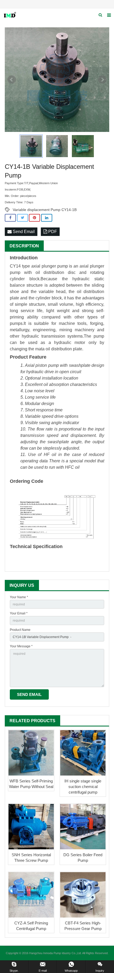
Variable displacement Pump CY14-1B (45, 210)
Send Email (23, 231)
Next (102, 79)
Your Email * (19, 613)
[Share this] (10, 218)
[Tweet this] (22, 218)
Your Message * (21, 646)
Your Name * (19, 597)
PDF (52, 231)
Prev (11, 79)
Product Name (20, 630)
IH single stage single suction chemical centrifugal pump (82, 786)
